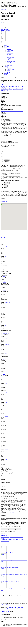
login (9, 611)
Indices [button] (5, 47)
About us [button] (6, 66)
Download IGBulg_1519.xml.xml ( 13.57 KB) (10, 529)
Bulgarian (6, 73)
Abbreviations (10, 53)
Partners (8, 70)
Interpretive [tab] (6, 159)
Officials (9, 58)
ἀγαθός (6, 246)
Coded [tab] (5, 186)
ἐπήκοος (7, 344)
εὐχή (6, 383)
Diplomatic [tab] (6, 161)
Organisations (10, 50)
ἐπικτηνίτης (7, 302)
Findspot (9, 62)
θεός (6, 353)
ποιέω (6, 393)
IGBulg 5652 (11, 512)
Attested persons (10, 55)
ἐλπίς (6, 459)
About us (9, 68)
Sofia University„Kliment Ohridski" (6, 30)
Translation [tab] (6, 182)
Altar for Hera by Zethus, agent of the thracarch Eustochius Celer (12, 89)
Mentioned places (11, 61)
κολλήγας (7, 338)
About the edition (11, 69)
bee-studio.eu (4, 611)
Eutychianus (6, 333)
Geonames (3, 235)
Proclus (4, 276)
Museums (9, 49)
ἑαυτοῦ (6, 449)
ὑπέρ (6, 402)
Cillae (4, 374)
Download (19, 608)
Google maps (4, 201)
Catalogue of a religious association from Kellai (12, 85)
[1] (1, 533)
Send (2, 621)
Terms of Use (5, 605)
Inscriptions (6, 46)
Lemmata (9, 51)
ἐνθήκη (6, 416)
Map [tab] (5, 184)
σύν (5, 325)
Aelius (4, 282)
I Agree (8, 625)
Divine (8, 59)
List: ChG (3, 237)
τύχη (6, 256)
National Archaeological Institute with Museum (12, 111)
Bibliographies (10, 65)
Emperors (9, 54)
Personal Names (10, 57)
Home (5, 45)
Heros (4, 359)
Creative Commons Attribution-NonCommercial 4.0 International (12, 608)
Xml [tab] (5, 187)
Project (8, 72)
